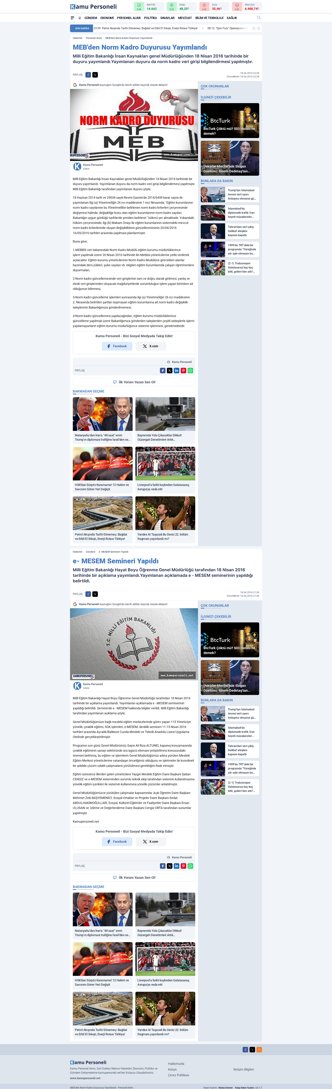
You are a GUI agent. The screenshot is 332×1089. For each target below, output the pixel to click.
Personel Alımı (129, 18)
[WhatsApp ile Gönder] (190, 370)
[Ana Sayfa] (79, 18)
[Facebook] (245, 1049)
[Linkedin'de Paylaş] (176, 370)
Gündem (91, 18)
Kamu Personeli (93, 166)
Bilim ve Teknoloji (209, 18)
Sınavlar (167, 18)
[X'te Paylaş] (95, 75)
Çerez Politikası (178, 1075)
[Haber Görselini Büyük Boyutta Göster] (134, 125)
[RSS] (259, 1049)
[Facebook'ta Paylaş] (88, 75)
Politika (150, 18)
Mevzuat (185, 18)
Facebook (120, 346)
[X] (252, 1049)
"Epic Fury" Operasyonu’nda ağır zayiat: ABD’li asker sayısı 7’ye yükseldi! (144, 28)
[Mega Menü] (72, 17)
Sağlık (232, 18)
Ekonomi (107, 18)
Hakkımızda (176, 1064)
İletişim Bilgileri (243, 1069)
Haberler (77, 38)
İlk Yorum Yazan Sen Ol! (137, 382)
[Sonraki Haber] (258, 28)
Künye (172, 1069)
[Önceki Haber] (254, 28)
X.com (153, 346)
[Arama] (259, 18)
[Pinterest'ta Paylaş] (183, 370)
